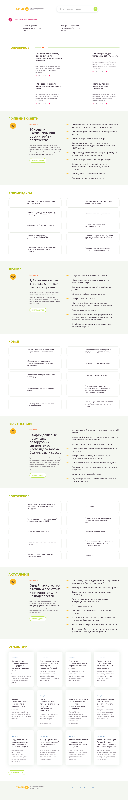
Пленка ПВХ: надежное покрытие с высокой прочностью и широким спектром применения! (78, 703)
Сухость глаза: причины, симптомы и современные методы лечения (77, 664)
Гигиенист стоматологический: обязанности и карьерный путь (20, 702)
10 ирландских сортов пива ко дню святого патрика (41, 202)
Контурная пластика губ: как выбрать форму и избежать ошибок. (105, 702)
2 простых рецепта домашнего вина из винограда (41, 376)
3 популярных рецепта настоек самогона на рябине (97, 225)
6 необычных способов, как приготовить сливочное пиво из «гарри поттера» (49, 57)
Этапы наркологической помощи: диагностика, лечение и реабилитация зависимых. (49, 705)
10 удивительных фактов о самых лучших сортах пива (98, 202)
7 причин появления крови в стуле (89, 178)
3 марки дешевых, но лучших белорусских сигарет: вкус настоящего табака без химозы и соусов (45, 443)
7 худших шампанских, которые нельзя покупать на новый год (97, 249)
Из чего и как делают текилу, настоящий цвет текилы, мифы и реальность (94, 618)
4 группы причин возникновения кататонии (100, 86)
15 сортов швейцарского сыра (39, 531)
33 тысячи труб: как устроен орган (88, 294)
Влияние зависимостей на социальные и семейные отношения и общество (78, 743)
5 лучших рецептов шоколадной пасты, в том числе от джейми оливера (98, 520)
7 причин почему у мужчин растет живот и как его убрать (94, 468)
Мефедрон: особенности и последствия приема (95, 587)
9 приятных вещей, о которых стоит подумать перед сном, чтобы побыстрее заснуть (99, 543)
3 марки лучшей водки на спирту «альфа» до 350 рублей (95, 431)
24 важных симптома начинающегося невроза (41, 543)
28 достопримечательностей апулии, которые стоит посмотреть (94, 479)
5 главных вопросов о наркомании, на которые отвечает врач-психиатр (41, 351)
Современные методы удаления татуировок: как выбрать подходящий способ (49, 664)
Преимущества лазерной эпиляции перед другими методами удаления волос (20, 665)
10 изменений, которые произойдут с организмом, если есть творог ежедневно (92, 304)
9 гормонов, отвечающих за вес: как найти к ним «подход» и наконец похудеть (41, 249)
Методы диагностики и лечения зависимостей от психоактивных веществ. (50, 743)
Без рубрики (15, 657)
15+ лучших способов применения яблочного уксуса (70, 28)
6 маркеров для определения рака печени (92, 444)
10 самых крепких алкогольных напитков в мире (31, 28)
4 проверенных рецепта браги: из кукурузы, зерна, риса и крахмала (98, 351)
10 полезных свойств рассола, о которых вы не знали (48, 86)
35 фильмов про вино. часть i (96, 376)
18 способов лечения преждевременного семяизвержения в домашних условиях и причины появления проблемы (92, 317)
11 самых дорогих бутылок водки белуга (91, 159)
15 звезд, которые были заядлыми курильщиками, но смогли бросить (99, 237)
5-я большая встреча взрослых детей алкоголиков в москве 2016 (42, 520)
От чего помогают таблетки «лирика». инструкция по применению (90, 600)
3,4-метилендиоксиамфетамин (87, 474)
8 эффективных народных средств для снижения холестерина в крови (91, 456)
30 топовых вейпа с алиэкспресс (97, 214)
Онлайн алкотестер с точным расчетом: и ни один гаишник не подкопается (45, 591)
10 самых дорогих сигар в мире (97, 363)
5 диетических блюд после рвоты (40, 225)
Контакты (93, 787)
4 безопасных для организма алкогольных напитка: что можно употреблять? (40, 363)
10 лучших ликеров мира (95, 531)
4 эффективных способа (83, 298)
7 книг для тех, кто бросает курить (88, 173)
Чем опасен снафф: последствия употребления (94, 624)
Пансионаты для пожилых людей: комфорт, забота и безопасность (105, 664)
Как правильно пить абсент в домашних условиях (91, 611)
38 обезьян (89, 506)
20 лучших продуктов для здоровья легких (41, 389)
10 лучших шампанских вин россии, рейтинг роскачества (42, 135)
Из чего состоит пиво (82, 606)
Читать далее (38, 160)
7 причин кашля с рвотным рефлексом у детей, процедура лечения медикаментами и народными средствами (97, 389)
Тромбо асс (89, 555)
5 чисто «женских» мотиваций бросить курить (94, 462)
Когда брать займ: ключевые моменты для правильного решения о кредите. (20, 743)
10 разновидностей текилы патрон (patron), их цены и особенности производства (94, 153)
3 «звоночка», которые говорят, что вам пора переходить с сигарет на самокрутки (41, 506)
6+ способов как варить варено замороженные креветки (94, 449)
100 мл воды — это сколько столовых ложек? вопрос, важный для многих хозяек (100, 404)
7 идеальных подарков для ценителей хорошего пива (37, 237)
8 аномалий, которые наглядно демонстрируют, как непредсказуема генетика (95, 438)
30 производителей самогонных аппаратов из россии (94, 132)
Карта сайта (82, 787)
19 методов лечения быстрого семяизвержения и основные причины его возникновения (95, 125)
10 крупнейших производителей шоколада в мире (40, 555)
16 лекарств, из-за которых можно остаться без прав (41, 404)
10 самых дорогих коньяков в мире (89, 138)
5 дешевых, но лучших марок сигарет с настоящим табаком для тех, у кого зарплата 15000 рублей (93, 145)
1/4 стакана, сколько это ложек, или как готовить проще (45, 283)
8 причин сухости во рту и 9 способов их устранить (91, 288)
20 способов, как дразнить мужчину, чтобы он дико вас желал (41, 214)
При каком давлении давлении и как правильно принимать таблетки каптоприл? (95, 581)
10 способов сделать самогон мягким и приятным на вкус (90, 281)
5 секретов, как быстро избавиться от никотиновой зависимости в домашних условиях (91, 166)
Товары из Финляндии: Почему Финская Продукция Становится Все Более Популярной (106, 743)
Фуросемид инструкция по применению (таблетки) (91, 593)
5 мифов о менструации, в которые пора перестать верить (91, 325)
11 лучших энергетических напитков (89, 275)
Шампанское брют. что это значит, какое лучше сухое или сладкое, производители (95, 630)
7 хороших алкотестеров (84, 310)
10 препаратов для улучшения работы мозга (105, 55)
